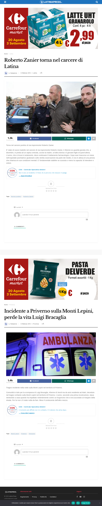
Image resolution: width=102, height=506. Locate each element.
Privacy (34, 497)
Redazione (13, 73)
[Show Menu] (5, 2)
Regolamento (24, 497)
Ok (73, 503)
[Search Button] (97, 2)
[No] (100, 503)
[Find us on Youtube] (80, 497)
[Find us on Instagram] (84, 497)
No (78, 503)
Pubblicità (43, 497)
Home (6, 54)
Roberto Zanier (28, 196)
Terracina (32, 433)
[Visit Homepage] (51, 2)
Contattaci (53, 497)
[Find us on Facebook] (77, 497)
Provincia (12, 304)
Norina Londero (16, 196)
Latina (11, 54)
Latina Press (12, 496)
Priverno (24, 433)
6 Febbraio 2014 (26, 73)
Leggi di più (85, 503)
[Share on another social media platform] (93, 138)
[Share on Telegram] (89, 138)
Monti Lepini (15, 433)
